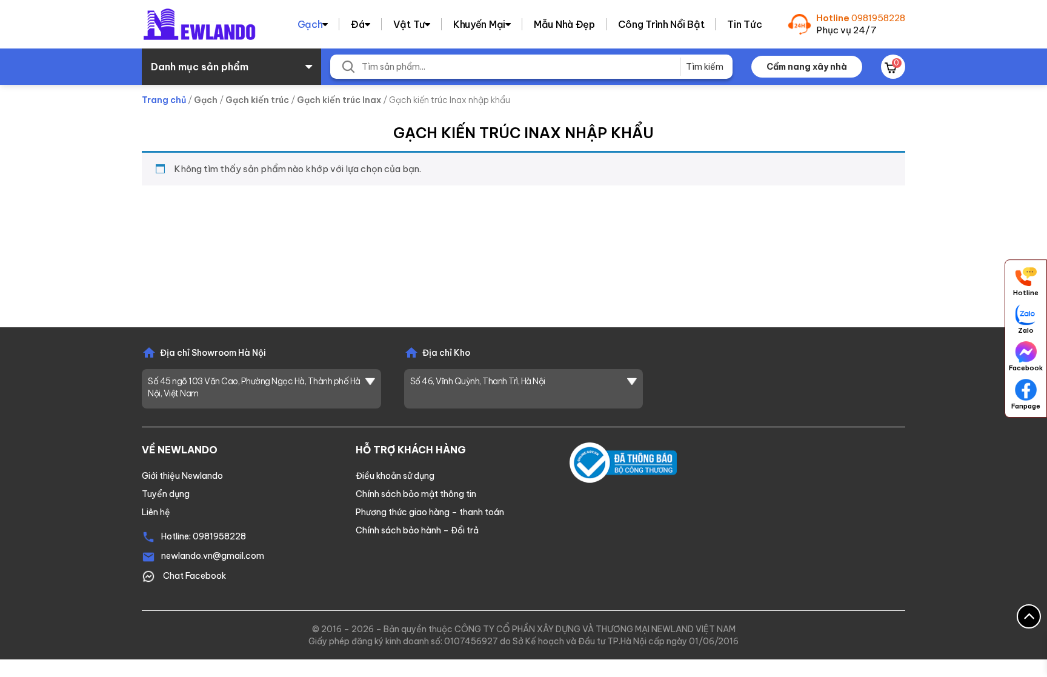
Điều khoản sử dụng (395, 475)
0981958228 (878, 18)
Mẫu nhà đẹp (564, 24)
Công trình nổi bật (661, 24)
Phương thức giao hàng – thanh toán (430, 512)
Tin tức (744, 24)
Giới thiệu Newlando (182, 475)
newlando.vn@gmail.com (212, 555)
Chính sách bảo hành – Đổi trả (417, 530)
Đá (357, 24)
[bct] (623, 461)
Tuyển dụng (166, 494)
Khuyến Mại (479, 24)
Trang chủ (164, 100)
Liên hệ (156, 512)
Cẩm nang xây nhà (806, 66)
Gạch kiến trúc (257, 100)
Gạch (310, 24)
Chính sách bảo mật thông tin (416, 494)
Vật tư (409, 24)
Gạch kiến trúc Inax (339, 100)
